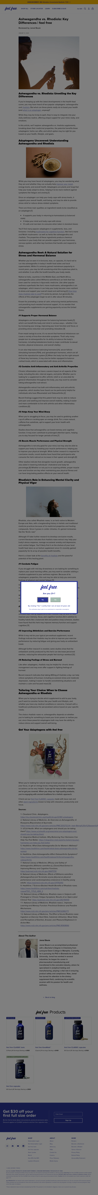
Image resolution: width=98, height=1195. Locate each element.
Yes (43, 600)
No (55, 600)
